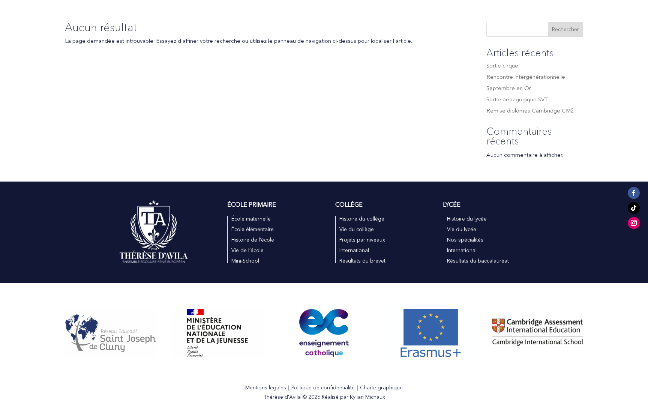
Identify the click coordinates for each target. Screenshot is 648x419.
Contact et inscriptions (432, 16)
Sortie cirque (502, 65)
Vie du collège (356, 229)
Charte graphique (381, 387)
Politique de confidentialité (323, 387)
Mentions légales (265, 387)
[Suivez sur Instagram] (634, 223)
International (269, 16)
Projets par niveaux (362, 239)
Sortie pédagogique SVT (517, 99)
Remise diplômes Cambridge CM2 (530, 110)
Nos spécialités (465, 239)
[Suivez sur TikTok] (634, 208)
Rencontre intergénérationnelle (525, 76)
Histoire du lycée (467, 218)
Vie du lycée (461, 229)
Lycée (376, 16)
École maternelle (251, 218)
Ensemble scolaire (208, 16)
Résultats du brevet (362, 260)
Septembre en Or (508, 88)
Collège (340, 16)
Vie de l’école (247, 250)
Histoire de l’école (252, 239)
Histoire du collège (361, 218)
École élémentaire (252, 229)
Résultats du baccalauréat (478, 260)
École (305, 16)
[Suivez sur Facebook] (634, 193)
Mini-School (245, 260)
